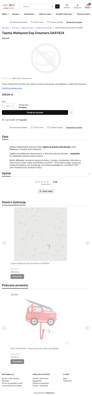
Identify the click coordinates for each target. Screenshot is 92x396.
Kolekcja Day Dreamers (44, 28)
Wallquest (5, 38)
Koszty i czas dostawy (10, 378)
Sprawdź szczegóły (74, 22)
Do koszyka (17, 276)
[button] (57, 6)
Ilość (4, 102)
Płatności (5, 381)
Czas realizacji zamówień (12, 386)
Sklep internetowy (43, 393)
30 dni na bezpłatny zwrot (12, 383)
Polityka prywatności (41, 383)
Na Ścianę (15, 28)
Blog (65, 378)
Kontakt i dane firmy (40, 378)
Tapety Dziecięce (27, 28)
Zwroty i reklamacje (40, 386)
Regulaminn (37, 381)
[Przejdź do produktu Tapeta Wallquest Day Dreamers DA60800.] (40, 234)
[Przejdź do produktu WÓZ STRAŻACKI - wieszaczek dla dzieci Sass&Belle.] (40, 319)
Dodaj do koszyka (35, 112)
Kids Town (5, 28)
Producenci (67, 381)
